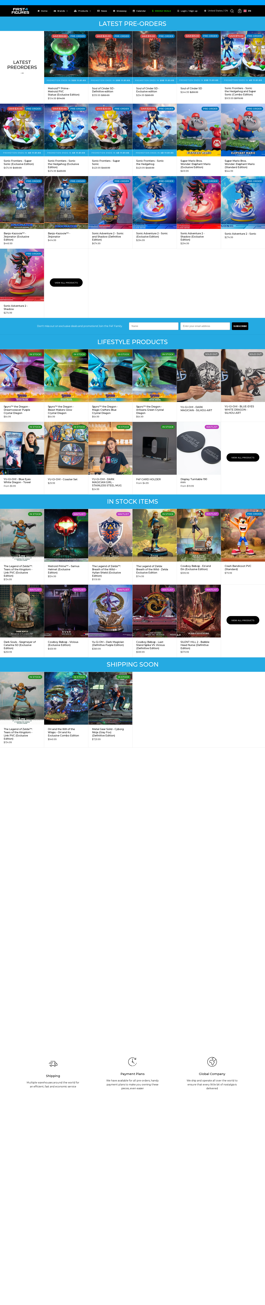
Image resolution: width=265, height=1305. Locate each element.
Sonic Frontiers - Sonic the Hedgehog (154, 140)
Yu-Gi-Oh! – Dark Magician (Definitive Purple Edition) (110, 621)
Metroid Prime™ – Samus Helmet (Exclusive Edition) (66, 547)
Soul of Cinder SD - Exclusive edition (154, 67)
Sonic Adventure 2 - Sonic (243, 212)
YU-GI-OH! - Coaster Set (66, 458)
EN (249, 10)
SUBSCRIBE (240, 326)
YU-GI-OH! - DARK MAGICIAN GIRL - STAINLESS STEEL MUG (110, 458)
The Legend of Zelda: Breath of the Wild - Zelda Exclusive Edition (154, 547)
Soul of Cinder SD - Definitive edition (110, 67)
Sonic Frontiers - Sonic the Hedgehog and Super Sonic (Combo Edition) (243, 67)
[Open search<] (232, 11)
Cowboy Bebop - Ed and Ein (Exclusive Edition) (199, 547)
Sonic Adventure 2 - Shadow (22, 283)
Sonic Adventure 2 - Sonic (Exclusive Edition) (154, 212)
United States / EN (218, 10)
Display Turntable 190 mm (199, 458)
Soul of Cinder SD (199, 67)
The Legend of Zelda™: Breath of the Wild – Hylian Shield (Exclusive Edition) (110, 547)
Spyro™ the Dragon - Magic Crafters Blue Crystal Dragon (110, 385)
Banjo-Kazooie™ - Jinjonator (66, 212)
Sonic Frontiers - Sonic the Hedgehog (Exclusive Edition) (66, 140)
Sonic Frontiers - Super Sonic (110, 140)
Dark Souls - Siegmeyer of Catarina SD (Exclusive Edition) (22, 621)
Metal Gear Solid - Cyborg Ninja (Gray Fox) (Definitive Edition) (110, 709)
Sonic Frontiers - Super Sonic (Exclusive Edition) (22, 140)
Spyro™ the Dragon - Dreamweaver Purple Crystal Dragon (22, 385)
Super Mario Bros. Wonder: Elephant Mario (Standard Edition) (243, 140)
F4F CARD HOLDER (154, 458)
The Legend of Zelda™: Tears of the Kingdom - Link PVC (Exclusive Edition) (22, 547)
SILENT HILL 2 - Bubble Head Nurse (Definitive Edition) (199, 621)
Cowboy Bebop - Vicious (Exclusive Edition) (66, 621)
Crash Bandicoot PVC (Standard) (243, 547)
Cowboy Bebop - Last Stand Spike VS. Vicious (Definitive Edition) (154, 621)
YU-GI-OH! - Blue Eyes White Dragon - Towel (22, 458)
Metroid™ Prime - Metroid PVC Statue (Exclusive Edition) (66, 67)
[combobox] (247, 11)
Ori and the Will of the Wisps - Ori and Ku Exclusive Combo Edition (66, 709)
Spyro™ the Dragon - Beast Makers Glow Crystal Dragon (66, 385)
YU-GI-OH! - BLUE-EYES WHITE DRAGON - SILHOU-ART (243, 385)
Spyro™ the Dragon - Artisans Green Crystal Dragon (154, 385)
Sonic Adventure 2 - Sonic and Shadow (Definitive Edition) (110, 212)
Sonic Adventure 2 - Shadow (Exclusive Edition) (199, 212)
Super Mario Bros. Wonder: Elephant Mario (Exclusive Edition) (199, 140)
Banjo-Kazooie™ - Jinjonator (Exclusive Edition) (22, 212)
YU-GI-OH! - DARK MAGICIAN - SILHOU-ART (199, 385)
